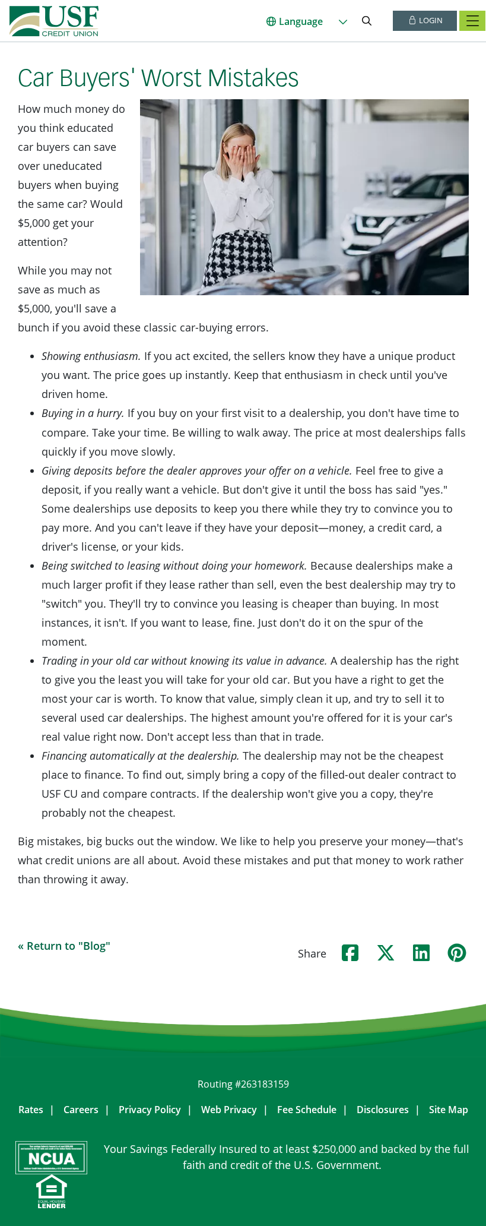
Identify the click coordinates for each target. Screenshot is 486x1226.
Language (301, 21)
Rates (30, 1109)
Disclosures (383, 1109)
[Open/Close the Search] (367, 21)
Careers (81, 1109)
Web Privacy (229, 1109)
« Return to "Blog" (64, 946)
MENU (472, 21)
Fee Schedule (306, 1109)
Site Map (448, 1109)
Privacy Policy (150, 1109)
